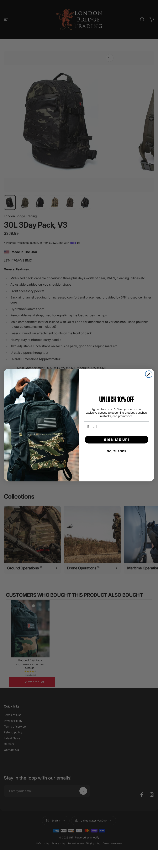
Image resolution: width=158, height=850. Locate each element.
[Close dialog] (148, 374)
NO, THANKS (116, 451)
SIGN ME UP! (116, 440)
